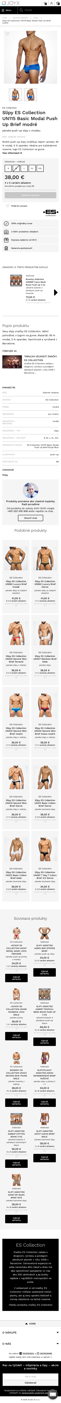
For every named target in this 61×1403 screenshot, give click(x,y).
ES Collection (9, 108)
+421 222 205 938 (18, 511)
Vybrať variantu (16, 978)
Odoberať (30, 1382)
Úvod (4, 18)
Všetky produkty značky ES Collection (30, 1304)
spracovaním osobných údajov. (37, 1393)
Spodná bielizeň (20, 18)
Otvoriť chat (30, 518)
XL (32, 168)
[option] (30, 289)
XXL (40, 168)
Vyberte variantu (31, 195)
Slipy (36, 18)
